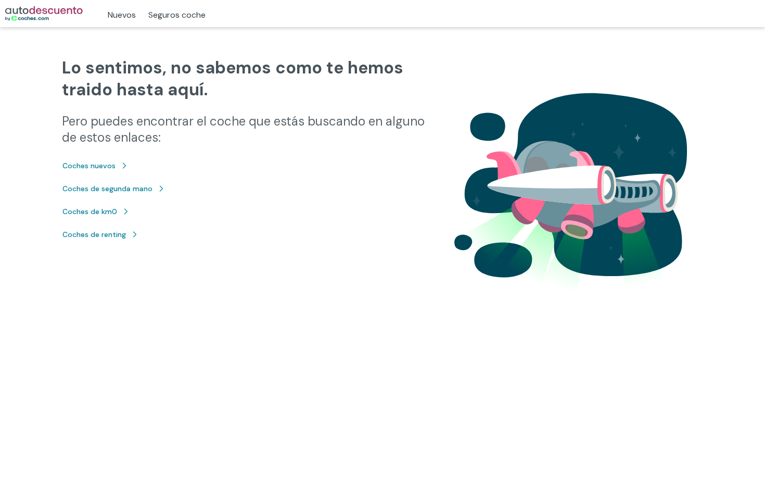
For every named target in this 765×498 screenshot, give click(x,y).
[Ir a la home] (44, 13)
